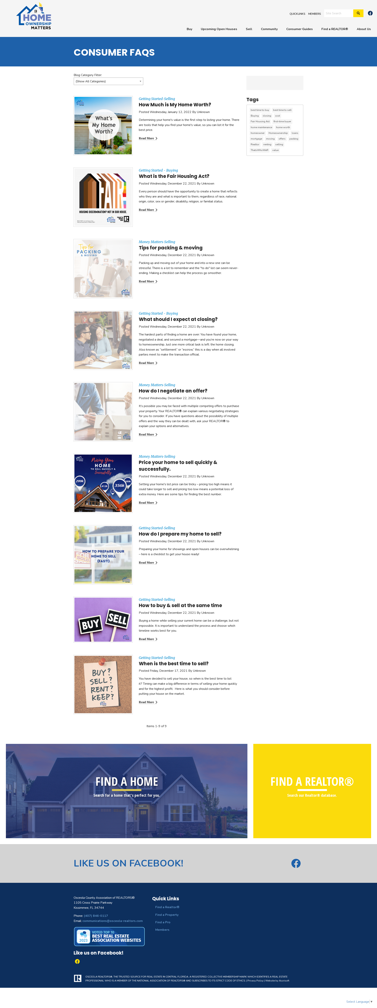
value (275, 150)
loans (295, 133)
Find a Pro (162, 922)
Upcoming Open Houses (219, 29)
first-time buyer (282, 121)
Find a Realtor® (167, 907)
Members (162, 930)
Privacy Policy (255, 980)
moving (270, 139)
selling (279, 144)
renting (267, 144)
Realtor (255, 144)
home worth (283, 127)
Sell (249, 29)
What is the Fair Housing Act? (174, 176)
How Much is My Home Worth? (175, 104)
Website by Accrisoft (277, 980)
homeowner (258, 133)
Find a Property (166, 915)
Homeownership (278, 133)
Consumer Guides (299, 29)
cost (277, 116)
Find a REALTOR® (334, 29)
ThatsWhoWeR (259, 150)
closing (267, 116)
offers (282, 139)
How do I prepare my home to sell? (180, 534)
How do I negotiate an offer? (173, 391)
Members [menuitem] (314, 13)
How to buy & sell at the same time (180, 605)
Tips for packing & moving (171, 247)
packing (293, 139)
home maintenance (261, 127)
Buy (189, 29)
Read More (146, 138)
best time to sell (282, 110)
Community (269, 29)
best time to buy (260, 110)
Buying (255, 116)
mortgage (256, 139)
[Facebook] (370, 13)
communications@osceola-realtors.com (112, 921)
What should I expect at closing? (178, 319)
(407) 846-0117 (96, 916)
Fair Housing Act (260, 121)
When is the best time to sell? (174, 663)
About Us (364, 29)
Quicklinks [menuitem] (297, 13)
